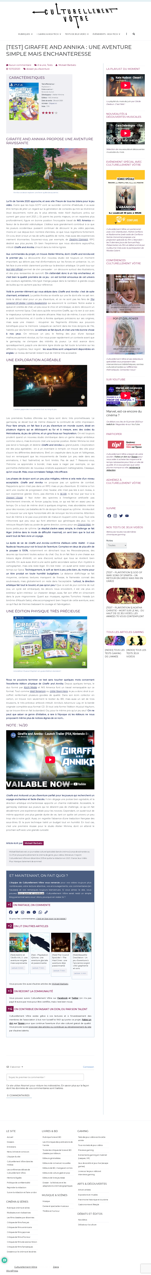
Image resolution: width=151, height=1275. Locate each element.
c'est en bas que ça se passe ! (51, 918)
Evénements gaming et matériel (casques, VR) (92, 1156)
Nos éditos (82, 1220)
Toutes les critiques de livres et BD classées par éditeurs (57, 1151)
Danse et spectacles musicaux (56, 1206)
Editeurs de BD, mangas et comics (57, 1168)
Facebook (62, 998)
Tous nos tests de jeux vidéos (90, 1145)
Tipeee (21, 1023)
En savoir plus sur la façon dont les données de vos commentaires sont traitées (47, 1087)
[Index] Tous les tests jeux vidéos (136, 653)
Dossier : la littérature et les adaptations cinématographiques (57, 1184)
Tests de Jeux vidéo (75, 34)
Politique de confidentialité (18, 1183)
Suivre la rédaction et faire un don (22, 1192)
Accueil (10, 1137)
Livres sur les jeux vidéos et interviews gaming (89, 1173)
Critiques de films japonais (18, 1232)
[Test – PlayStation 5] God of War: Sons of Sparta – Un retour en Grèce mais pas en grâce (124, 576)
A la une (41, 65)
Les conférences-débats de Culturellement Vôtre (18, 1171)
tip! (115, 444)
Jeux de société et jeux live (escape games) (93, 1164)
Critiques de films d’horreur (18, 1237)
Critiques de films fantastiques (20, 1247)
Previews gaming (86, 1150)
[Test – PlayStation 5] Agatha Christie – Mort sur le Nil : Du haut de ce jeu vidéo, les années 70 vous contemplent (125, 612)
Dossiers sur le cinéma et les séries (21, 1252)
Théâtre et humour (51, 1211)
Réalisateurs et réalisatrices (19, 1213)
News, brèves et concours (18, 1152)
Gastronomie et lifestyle (88, 1204)
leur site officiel (14, 269)
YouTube (135, 424)
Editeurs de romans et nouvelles (56, 1163)
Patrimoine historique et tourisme (93, 1200)
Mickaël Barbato (67, 65)
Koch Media (30, 687)
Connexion (88, 1067)
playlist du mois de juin (120, 101)
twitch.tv (110, 424)
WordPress (12, 1271)
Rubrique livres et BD (52, 1137)
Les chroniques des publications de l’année (58, 1143)
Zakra (56, 1267)
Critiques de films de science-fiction (22, 1242)
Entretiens (11, 1147)
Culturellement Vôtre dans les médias (20, 1163)
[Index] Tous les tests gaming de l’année (115, 653)
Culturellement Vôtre (25, 1267)
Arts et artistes (84, 1190)
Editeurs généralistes (51, 1158)
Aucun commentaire (20, 65)
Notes (109, 540)
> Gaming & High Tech (48, 34)
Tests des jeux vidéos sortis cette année (91, 1138)
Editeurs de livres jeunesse (54, 1178)
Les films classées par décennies (20, 1217)
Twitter (75, 998)
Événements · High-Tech (105, 34)
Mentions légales (14, 1178)
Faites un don (120, 456)
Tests (49, 65)
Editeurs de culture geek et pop (56, 1173)
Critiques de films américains (19, 1227)
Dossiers (10, 1142)
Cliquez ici (53, 103)
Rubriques (24, 34)
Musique (46, 1201)
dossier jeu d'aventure (38, 69)
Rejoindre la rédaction (16, 1187)
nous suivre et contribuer (31, 893)
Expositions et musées (88, 1195)
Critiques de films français (18, 1222)
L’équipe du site (13, 1157)
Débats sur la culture (87, 1225)
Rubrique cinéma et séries (18, 1208)
